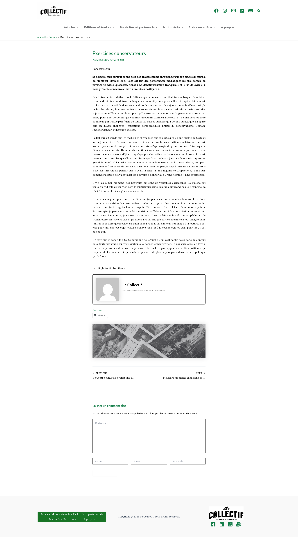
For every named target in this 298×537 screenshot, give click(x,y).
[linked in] (242, 11)
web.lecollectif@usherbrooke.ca (136, 290)
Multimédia (171, 27)
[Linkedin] (221, 524)
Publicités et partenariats (138, 27)
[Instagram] (225, 11)
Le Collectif (132, 285)
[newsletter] (250, 11)
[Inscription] (238, 524)
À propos (227, 27)
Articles (69, 27)
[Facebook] (216, 11)
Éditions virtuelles (97, 27)
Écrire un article (200, 27)
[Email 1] (233, 11)
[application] (77, 27)
